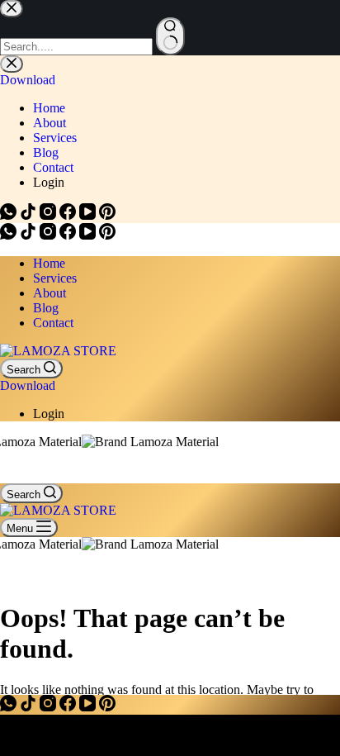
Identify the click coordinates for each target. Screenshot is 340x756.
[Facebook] (69, 235)
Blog (46, 308)
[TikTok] (30, 235)
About (49, 293)
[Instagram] (49, 235)
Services (55, 278)
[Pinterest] (107, 235)
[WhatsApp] (10, 235)
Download (27, 385)
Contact (53, 323)
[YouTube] (89, 235)
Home (49, 263)
